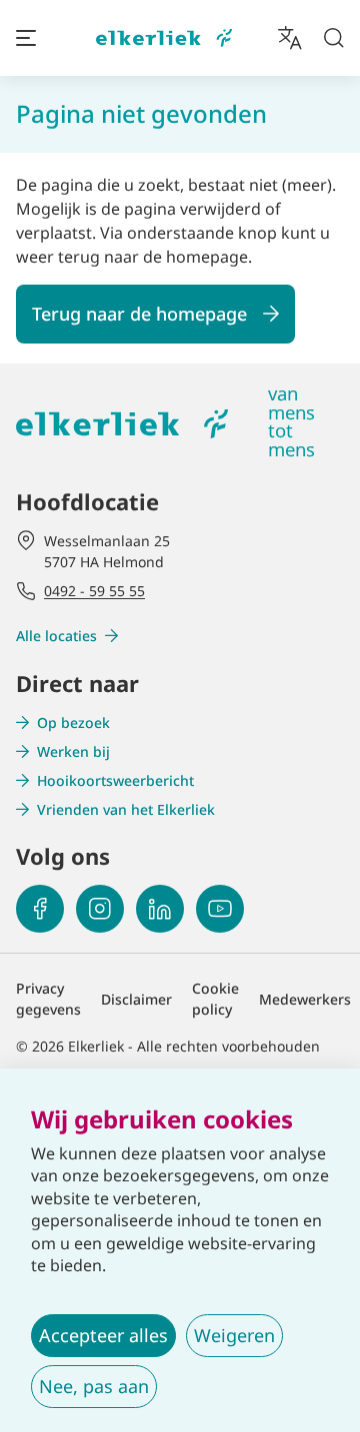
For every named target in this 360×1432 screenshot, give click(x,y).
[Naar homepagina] (164, 38)
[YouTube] (220, 909)
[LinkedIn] (160, 909)
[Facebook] (40, 909)
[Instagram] (100, 909)
